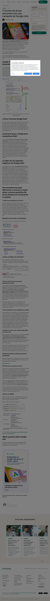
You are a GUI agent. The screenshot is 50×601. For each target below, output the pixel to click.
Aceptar (36, 73)
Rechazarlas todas (28, 73)
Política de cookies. (24, 70)
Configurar (13, 73)
